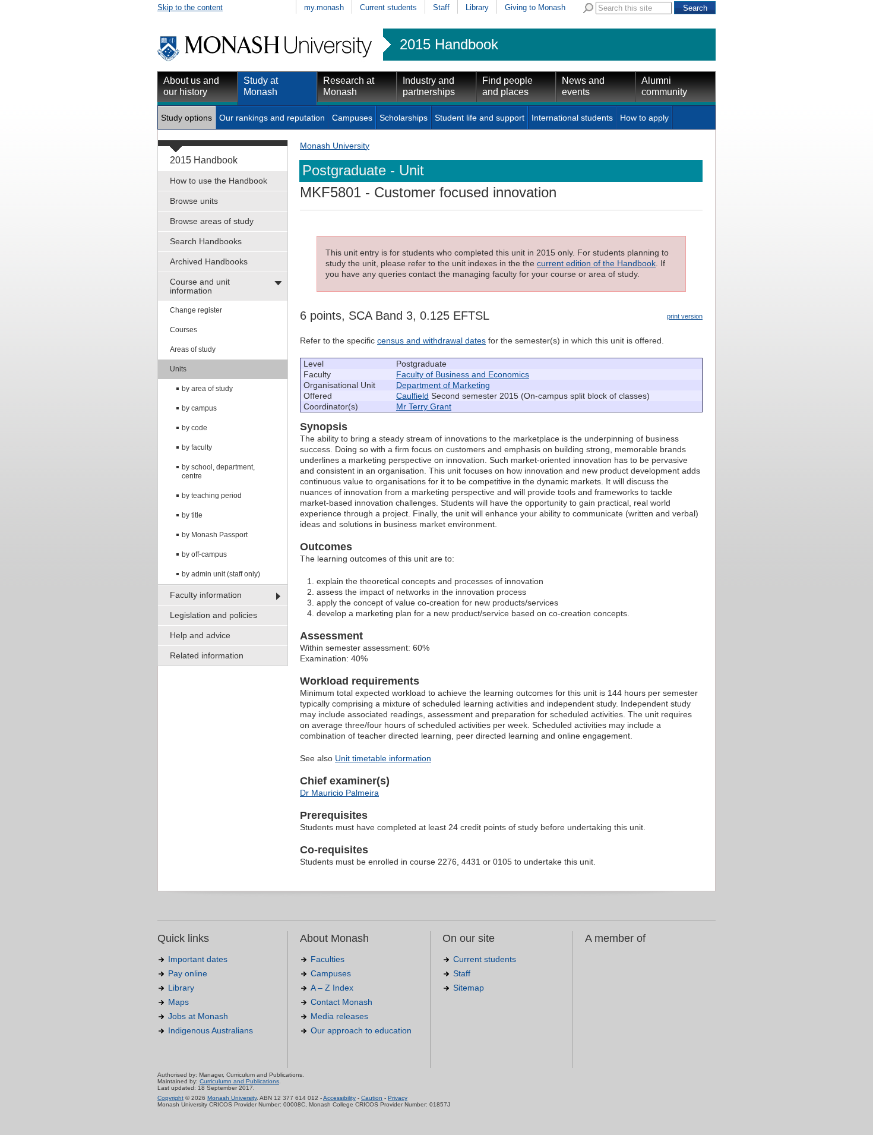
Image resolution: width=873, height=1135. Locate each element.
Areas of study (193, 349)
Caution (371, 1098)
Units (178, 369)
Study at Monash (260, 86)
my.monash (324, 7)
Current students (388, 7)
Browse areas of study (212, 221)
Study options (186, 117)
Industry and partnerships (429, 86)
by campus (199, 408)
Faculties (327, 959)
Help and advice (200, 635)
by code (194, 428)
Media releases (339, 1016)
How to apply (644, 117)
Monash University (334, 145)
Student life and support (479, 117)
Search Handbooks (206, 241)
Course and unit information (200, 286)
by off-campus (204, 554)
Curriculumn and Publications (239, 1081)
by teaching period (212, 495)
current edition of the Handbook (596, 263)
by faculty (197, 447)
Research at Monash (348, 86)
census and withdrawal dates (431, 340)
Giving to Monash (535, 7)
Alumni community (664, 86)
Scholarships (403, 117)
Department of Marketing (443, 385)
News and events (583, 86)
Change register (196, 310)
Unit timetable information (383, 758)
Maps (178, 1002)
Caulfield (412, 396)
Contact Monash (341, 1002)
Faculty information (206, 595)
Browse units (194, 201)
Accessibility (339, 1098)
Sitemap (468, 987)
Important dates (197, 959)
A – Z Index (332, 987)
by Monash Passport (215, 535)
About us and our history (191, 86)
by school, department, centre (218, 471)
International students (572, 117)
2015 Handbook (449, 44)
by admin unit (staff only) (221, 574)
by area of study (207, 388)
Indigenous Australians (210, 1030)
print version (685, 316)
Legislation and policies (213, 615)
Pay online (187, 973)
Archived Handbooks (209, 261)
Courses (183, 330)
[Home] (265, 59)
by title (192, 515)
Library (477, 7)
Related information (206, 655)
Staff (441, 7)
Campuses (352, 117)
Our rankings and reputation (272, 117)
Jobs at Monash (198, 1016)
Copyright (170, 1098)
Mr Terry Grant (423, 406)
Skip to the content (190, 7)
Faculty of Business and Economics (462, 374)
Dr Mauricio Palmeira (339, 792)
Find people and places (507, 86)
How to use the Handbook (218, 180)
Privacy (397, 1098)
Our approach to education (361, 1030)
